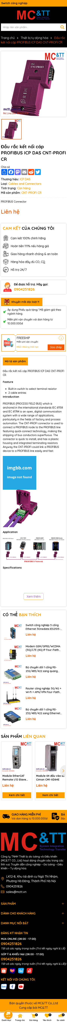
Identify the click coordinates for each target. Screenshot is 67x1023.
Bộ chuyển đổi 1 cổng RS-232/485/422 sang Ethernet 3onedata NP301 (43, 711)
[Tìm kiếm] (62, 27)
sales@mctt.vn (16, 892)
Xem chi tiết (17, 795)
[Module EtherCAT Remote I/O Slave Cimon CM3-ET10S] (16, 757)
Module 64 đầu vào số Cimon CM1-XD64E (50, 777)
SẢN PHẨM (23, 736)
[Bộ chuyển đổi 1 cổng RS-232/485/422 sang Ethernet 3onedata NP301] (12, 717)
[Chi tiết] (61, 338)
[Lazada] (12, 970)
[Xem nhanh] (28, 759)
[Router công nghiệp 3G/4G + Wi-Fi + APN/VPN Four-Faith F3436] (12, 696)
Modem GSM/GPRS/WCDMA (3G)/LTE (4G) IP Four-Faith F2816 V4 (43, 648)
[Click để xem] (33, 84)
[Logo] (33, 15)
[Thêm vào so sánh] (28, 752)
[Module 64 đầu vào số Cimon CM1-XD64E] (50, 757)
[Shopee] (4, 970)
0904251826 (24, 289)
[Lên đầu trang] (59, 989)
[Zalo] (4, 986)
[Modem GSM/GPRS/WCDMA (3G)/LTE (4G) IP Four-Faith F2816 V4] (12, 653)
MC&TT (43, 1008)
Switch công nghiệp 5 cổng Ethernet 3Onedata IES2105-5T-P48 (43, 627)
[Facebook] (12, 986)
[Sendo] (30, 970)
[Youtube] (21, 986)
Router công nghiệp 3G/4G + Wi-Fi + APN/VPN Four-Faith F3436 (43, 690)
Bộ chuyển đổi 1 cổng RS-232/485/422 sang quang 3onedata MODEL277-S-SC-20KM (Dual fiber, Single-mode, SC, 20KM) (45, 669)
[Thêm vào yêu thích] (28, 746)
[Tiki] (21, 970)
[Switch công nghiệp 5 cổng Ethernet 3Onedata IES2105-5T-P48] (12, 632)
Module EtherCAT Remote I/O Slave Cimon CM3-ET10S (14, 777)
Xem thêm (34, 596)
